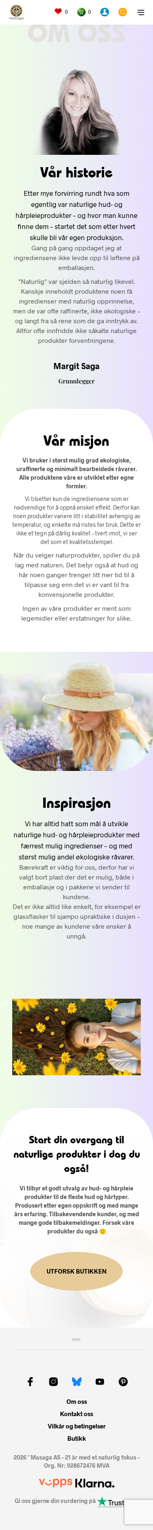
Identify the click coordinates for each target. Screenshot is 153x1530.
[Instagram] (53, 1382)
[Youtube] (100, 1382)
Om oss (77, 1401)
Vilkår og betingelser (77, 1426)
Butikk (76, 1438)
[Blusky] (77, 1381)
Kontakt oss (76, 1413)
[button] (61, 12)
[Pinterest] (123, 1382)
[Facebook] (30, 1382)
